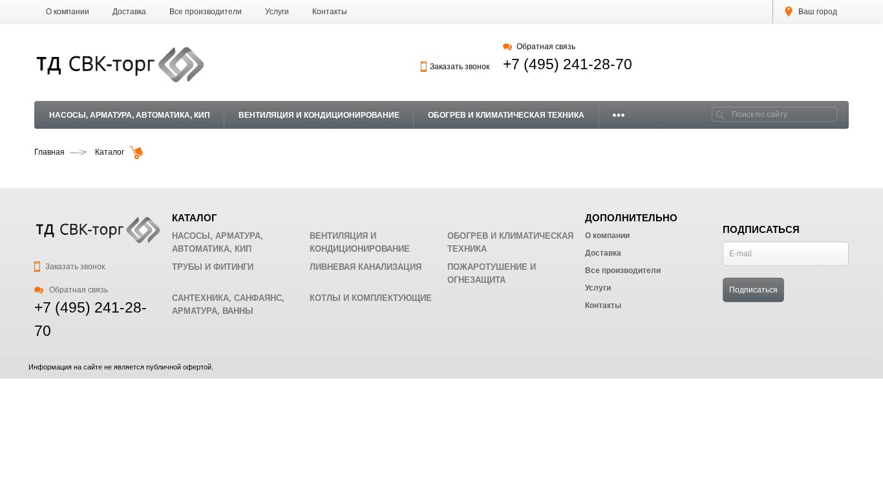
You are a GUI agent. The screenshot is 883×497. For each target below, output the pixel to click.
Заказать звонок (459, 66)
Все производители (205, 11)
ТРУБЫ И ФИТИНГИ (212, 267)
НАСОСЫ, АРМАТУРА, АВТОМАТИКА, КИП (129, 115)
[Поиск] (720, 114)
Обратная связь (545, 46)
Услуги (277, 11)
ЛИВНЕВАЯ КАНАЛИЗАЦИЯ (365, 267)
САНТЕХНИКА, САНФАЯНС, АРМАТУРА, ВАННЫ (228, 304)
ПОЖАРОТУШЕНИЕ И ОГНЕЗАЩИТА (491, 273)
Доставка (129, 11)
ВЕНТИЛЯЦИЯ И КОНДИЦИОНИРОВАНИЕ (319, 115)
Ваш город (816, 11)
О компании (67, 11)
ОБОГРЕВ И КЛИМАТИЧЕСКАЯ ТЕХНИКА (506, 115)
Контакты (329, 11)
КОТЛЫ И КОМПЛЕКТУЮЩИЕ (371, 298)
